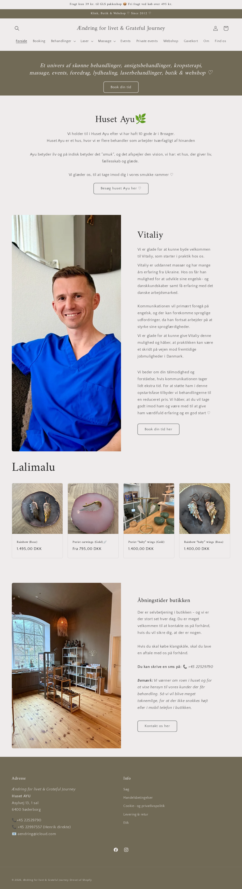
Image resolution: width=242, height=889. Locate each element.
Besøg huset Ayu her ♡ (121, 188)
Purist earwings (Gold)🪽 (90, 542)
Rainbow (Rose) (27, 542)
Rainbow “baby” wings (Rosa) (203, 542)
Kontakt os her (157, 726)
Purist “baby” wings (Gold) (146, 542)
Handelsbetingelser (138, 798)
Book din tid (121, 87)
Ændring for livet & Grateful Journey (46, 880)
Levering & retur (135, 814)
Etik (126, 823)
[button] (17, 28)
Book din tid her (158, 429)
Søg (126, 789)
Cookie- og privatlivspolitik (144, 806)
